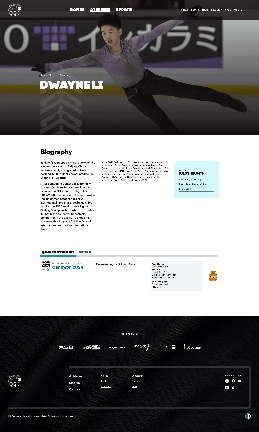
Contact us (137, 376)
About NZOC (217, 18)
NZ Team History (220, 29)
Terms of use (67, 416)
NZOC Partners (219, 34)
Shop (228, 10)
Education (216, 10)
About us (106, 387)
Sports (124, 10)
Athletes (100, 10)
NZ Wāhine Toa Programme (225, 45)
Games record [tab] (58, 252)
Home (43, 75)
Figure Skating (104, 264)
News (205, 10)
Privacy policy (54, 416)
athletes (52, 75)
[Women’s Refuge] (248, 416)
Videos (184, 10)
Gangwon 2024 (67, 267)
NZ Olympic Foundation (223, 39)
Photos (195, 10)
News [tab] (85, 252)
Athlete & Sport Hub (221, 23)
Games (77, 10)
